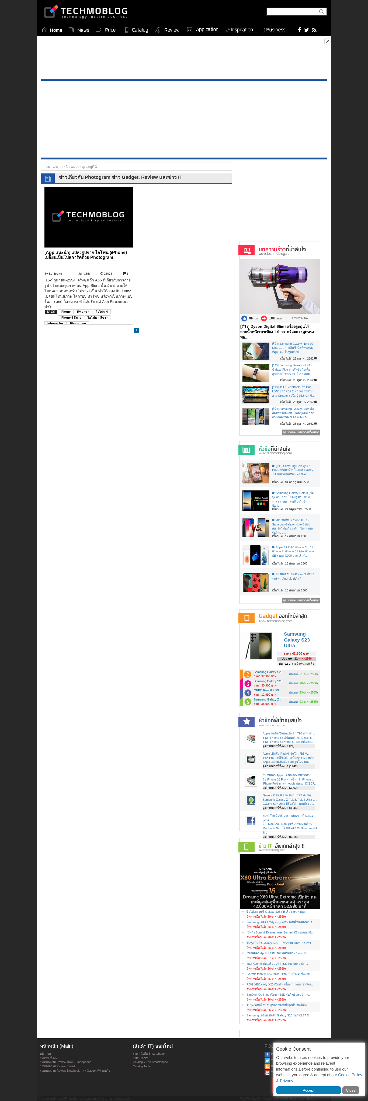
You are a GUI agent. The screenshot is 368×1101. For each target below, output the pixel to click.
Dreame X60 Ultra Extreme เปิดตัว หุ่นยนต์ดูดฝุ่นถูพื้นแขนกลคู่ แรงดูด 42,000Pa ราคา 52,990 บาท (280, 902)
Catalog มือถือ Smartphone (150, 1062)
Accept (308, 1090)
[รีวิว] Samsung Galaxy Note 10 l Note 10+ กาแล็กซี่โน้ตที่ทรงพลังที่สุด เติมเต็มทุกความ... (293, 348)
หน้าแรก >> (55, 166)
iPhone (66, 311)
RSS (273, 1066)
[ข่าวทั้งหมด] (79, 30)
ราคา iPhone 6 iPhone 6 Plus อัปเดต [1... (289, 741)
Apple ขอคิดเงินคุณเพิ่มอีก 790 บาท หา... (289, 733)
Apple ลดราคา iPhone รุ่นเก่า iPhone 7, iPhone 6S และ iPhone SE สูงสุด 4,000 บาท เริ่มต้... (293, 551)
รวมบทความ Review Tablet (57, 1066)
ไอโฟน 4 (102, 311)
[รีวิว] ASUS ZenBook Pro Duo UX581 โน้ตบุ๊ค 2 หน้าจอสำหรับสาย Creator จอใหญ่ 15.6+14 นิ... (293, 391)
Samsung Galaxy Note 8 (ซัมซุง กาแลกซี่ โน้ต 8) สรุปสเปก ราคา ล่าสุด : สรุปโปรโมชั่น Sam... (293, 499)
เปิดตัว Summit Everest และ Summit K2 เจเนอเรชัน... (281, 932)
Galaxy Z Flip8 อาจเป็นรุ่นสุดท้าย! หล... (288, 795)
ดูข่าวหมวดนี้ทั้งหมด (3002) (280, 787)
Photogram (78, 323)
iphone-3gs (55, 323)
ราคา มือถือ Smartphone (149, 1053)
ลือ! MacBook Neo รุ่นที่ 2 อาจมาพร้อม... (289, 823)
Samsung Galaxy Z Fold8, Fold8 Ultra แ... (290, 799)
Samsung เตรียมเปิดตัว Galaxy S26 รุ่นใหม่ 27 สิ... (279, 1015)
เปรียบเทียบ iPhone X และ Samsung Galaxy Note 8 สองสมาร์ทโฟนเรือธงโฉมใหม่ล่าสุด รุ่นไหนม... (292, 526)
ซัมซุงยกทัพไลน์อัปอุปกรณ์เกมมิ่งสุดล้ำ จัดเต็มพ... (278, 1005)
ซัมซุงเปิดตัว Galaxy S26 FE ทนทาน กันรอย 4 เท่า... (280, 943)
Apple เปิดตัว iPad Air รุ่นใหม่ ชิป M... (286, 753)
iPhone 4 (83, 311)
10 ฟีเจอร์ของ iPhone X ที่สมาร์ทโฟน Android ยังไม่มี (293, 576)
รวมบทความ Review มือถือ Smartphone (65, 1062)
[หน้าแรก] (52, 30)
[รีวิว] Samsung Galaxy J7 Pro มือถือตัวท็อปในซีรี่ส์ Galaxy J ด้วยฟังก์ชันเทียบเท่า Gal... (292, 470)
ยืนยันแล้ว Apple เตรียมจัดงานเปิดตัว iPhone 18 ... (278, 953)
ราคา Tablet (140, 1058)
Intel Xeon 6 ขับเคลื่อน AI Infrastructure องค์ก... (277, 963)
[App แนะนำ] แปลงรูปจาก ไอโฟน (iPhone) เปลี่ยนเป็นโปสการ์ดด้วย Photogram (85, 255)
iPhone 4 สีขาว (71, 317)
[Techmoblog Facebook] (300, 29)
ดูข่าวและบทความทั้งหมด (301, 432)
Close (351, 1090)
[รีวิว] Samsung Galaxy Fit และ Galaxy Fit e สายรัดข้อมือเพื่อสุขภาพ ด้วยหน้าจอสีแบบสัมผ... (292, 369)
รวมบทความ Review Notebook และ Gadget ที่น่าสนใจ (75, 1070)
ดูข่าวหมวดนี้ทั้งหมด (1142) (280, 766)
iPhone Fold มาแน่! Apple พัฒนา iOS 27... (290, 783)
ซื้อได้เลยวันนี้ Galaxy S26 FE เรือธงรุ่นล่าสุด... (277, 911)
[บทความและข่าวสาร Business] (276, 28)
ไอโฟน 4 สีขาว (97, 317)
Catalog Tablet (142, 1066)
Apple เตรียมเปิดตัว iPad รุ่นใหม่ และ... (287, 762)
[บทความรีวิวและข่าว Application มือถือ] (202, 30)
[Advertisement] (184, 59)
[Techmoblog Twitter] (306, 29)
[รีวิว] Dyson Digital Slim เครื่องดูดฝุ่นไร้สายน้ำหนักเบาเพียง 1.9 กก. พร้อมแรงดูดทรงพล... (277, 331)
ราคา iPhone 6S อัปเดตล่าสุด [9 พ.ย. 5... (288, 737)
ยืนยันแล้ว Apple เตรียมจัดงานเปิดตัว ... (288, 775)
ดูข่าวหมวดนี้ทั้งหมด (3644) (280, 808)
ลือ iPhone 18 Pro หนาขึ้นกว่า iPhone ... (288, 779)
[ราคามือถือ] (106, 30)
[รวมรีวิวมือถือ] (167, 30)
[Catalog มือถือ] (137, 30)
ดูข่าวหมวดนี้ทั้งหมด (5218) (280, 836)
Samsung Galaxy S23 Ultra (297, 639)
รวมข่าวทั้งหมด (49, 1058)
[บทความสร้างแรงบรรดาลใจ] (240, 28)
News (71, 166)
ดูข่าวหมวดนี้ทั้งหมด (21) (278, 746)
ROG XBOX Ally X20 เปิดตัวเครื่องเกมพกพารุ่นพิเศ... (280, 984)
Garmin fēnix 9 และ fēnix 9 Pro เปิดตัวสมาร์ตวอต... (280, 973)
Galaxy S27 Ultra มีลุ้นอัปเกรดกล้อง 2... (288, 803)
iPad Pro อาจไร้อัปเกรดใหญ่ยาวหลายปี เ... (290, 757)
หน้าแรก (45, 1053)
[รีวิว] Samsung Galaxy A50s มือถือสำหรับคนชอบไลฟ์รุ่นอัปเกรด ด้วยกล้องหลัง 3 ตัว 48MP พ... (293, 413)
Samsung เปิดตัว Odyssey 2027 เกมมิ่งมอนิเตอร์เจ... (281, 922)
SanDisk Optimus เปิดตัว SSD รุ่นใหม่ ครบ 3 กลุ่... (279, 994)
